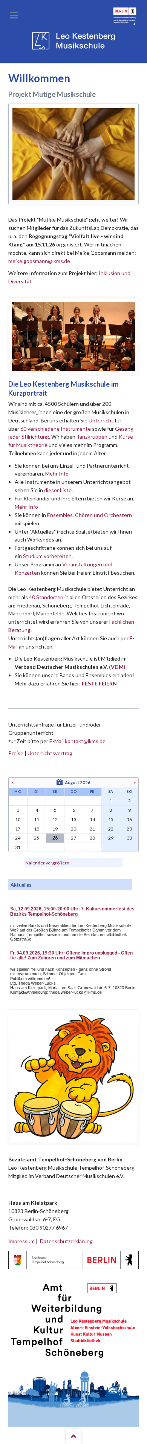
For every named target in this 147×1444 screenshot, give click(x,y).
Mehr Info (57, 473)
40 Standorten (46, 597)
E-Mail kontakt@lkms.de (77, 741)
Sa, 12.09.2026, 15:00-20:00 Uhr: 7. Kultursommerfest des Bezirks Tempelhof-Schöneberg (72, 911)
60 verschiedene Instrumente (55, 428)
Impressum (21, 1241)
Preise (15, 753)
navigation (14, 15)
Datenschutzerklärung (66, 1241)
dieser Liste (58, 490)
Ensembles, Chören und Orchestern (89, 515)
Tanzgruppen (93, 436)
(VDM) (117, 667)
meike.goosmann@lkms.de (39, 261)
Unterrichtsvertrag (50, 753)
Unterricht (101, 420)
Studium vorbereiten (47, 556)
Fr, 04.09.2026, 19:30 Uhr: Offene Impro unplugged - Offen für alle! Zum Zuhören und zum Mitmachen (71, 955)
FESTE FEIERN (99, 683)
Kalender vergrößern (47, 863)
